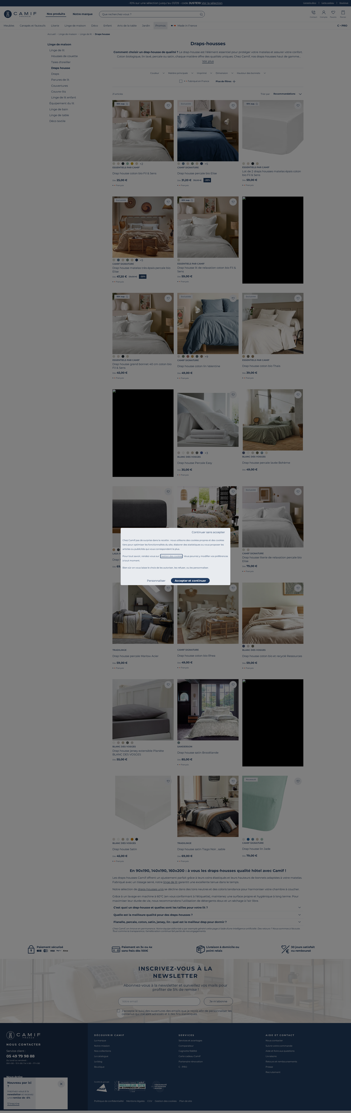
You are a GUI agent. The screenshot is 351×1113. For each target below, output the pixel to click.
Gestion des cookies (171, 556)
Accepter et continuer (190, 580)
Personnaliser (156, 580)
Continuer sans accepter (208, 532)
